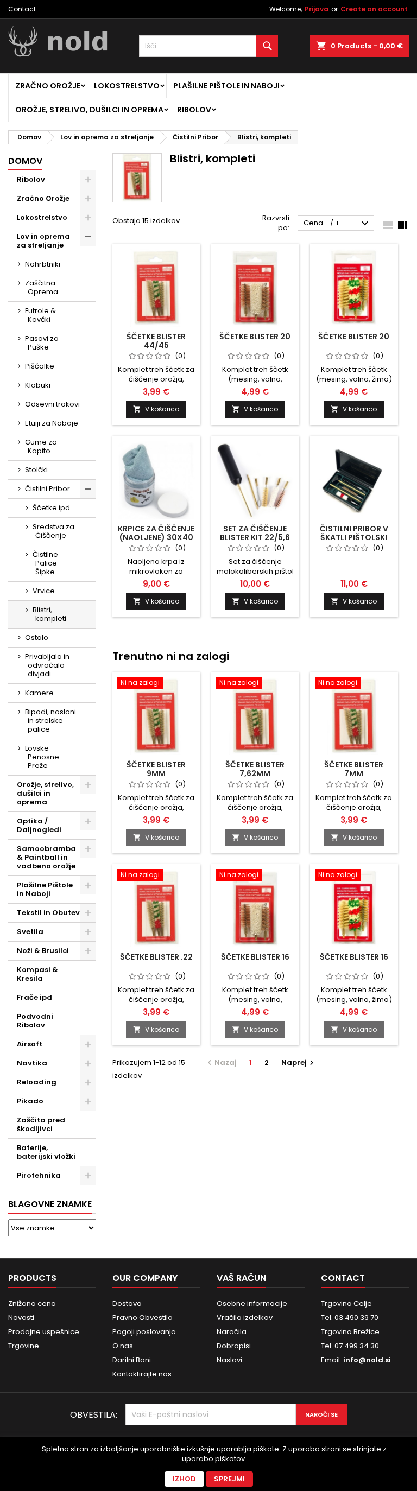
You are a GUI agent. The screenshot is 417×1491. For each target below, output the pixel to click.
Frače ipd (34, 997)
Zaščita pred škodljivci (41, 1124)
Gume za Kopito (41, 446)
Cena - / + (337, 223)
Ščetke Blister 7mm (353, 769)
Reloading (36, 1082)
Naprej (299, 1062)
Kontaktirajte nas (142, 1374)
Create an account (374, 9)
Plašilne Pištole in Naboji (226, 85)
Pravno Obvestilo (142, 1317)
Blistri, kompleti (49, 614)
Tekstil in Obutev (48, 913)
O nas (122, 1346)
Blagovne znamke (50, 1204)
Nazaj (221, 1062)
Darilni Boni (131, 1360)
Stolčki (36, 470)
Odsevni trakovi (52, 404)
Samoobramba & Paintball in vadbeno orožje (46, 857)
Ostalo (36, 637)
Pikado (30, 1101)
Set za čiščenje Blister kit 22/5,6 (255, 533)
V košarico (156, 409)
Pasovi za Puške (42, 342)
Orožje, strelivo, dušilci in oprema (89, 109)
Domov (25, 161)
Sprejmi (229, 1479)
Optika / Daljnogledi (39, 825)
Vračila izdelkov (245, 1317)
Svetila (30, 932)
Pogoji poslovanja (144, 1332)
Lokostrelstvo (127, 85)
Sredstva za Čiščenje (53, 531)
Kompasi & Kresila (37, 974)
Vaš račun (241, 1278)
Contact (22, 9)
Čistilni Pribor (47, 489)
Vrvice (44, 591)
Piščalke (39, 366)
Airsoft (29, 1044)
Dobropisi (234, 1346)
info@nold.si (367, 1360)
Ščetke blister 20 (254, 336)
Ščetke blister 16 (255, 956)
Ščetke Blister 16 (354, 956)
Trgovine (23, 1346)
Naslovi (229, 1360)
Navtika (32, 1063)
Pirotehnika (39, 1175)
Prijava (316, 9)
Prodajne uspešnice (43, 1332)
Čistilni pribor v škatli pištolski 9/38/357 (354, 537)
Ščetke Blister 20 (353, 336)
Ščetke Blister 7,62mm (255, 769)
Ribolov (194, 109)
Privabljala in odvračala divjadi (47, 665)
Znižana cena (32, 1303)
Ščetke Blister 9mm (156, 769)
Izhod (184, 1479)
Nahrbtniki (42, 264)
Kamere (39, 693)
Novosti (21, 1317)
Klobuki (37, 385)
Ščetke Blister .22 (156, 956)
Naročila (232, 1332)
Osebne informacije (252, 1303)
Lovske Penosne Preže (42, 757)
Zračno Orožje (47, 85)
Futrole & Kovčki (40, 315)
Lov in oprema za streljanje (43, 240)
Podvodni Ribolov (35, 1020)
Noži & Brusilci (43, 951)
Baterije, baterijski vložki (46, 1152)
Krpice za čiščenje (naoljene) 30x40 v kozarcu (156, 537)
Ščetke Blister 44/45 (156, 341)
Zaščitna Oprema (41, 287)
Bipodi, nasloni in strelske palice (50, 720)
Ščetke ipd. (52, 508)
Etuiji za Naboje (51, 423)
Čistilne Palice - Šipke (47, 563)
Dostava (127, 1303)
